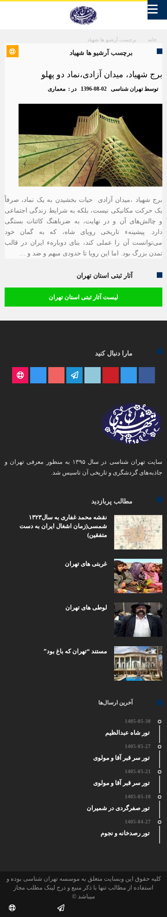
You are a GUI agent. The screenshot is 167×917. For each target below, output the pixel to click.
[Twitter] (129, 375)
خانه (152, 39)
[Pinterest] (111, 375)
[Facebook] (147, 375)
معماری (56, 89)
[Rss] (20, 375)
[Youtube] (56, 375)
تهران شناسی (127, 89)
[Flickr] (74, 375)
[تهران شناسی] (83, 6)
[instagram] (38, 375)
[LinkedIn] (92, 375)
